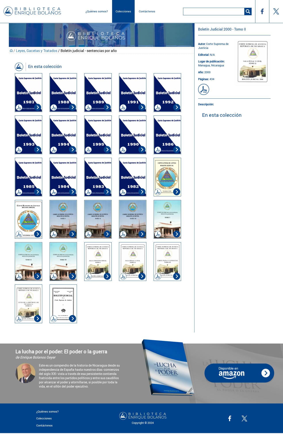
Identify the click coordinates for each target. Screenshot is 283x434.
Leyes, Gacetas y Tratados (36, 50)
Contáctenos (147, 11)
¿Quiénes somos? (97, 11)
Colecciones (123, 11)
